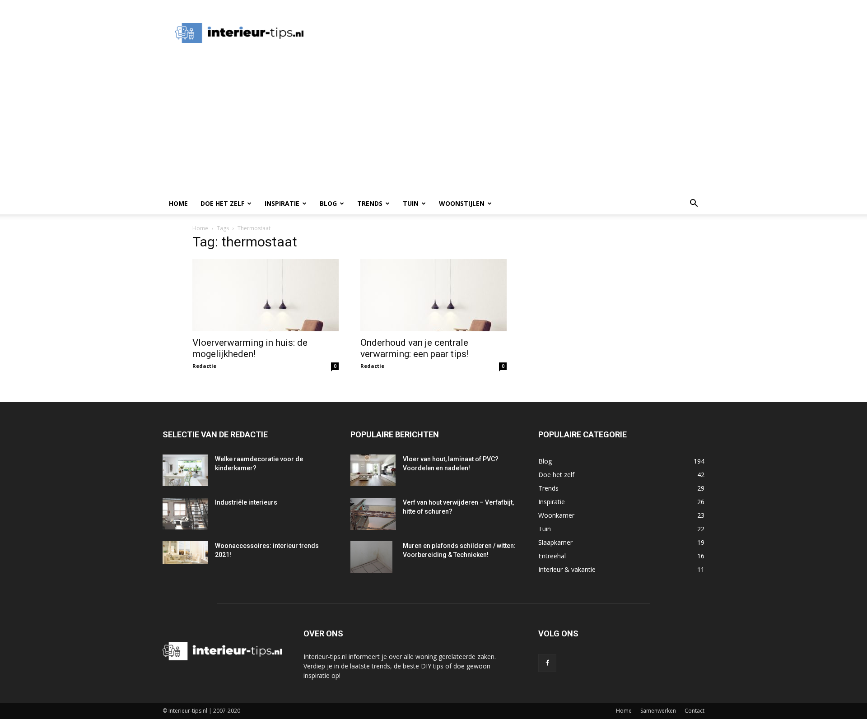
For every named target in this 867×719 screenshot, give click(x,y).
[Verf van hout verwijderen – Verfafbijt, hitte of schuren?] (373, 514)
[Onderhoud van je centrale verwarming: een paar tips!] (433, 295)
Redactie (204, 365)
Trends (369, 203)
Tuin (411, 203)
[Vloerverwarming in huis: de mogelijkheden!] (265, 295)
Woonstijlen (462, 203)
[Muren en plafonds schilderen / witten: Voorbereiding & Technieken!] (371, 557)
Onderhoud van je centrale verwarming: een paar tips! (414, 348)
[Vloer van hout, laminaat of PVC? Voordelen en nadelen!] (373, 470)
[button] (693, 204)
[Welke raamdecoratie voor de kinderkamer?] (185, 470)
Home (178, 203)
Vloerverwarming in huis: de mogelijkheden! (250, 348)
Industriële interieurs (246, 502)
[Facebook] (547, 663)
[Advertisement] (480, 33)
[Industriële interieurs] (185, 513)
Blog (328, 203)
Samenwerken (658, 710)
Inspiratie (282, 203)
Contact (694, 710)
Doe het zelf (222, 203)
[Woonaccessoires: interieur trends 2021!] (185, 552)
